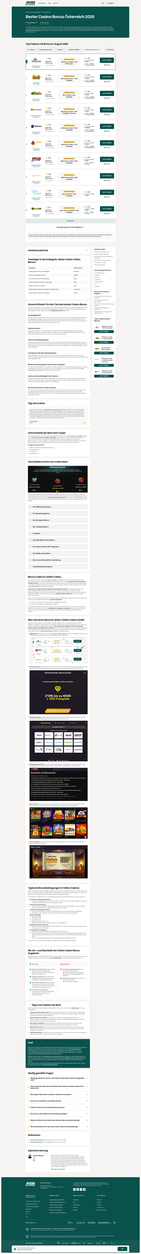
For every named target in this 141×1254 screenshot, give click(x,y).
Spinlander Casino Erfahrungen (36, 165)
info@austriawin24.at (46, 1185)
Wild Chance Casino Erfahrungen (36, 116)
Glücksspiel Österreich (36, 1142)
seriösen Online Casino (59, 633)
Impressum (100, 1207)
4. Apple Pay (97, 279)
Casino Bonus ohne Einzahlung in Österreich (103, 257)
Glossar (28, 1212)
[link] (103, 3)
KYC (27, 1217)
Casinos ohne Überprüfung (57, 1202)
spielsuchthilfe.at (60, 1230)
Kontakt (99, 1202)
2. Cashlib (97, 275)
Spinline (75, 1210)
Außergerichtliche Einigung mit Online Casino (103, 312)
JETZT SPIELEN (106, 60)
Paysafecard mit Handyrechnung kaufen (104, 304)
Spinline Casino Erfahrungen (36, 99)
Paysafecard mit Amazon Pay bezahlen (102, 297)
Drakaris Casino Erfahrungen (36, 215)
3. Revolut (97, 277)
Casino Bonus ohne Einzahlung (52, 409)
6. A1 (95, 284)
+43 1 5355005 (43, 1188)
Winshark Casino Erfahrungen (36, 66)
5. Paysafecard (98, 282)
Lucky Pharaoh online (100, 262)
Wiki (49, 3)
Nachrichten (42, 3)
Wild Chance (76, 1205)
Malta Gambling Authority (37, 1140)
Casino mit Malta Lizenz (56, 1207)
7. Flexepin (97, 286)
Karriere (99, 1205)
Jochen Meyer (32, 22)
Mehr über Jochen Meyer (58, 1169)
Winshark (75, 1200)
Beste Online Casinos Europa (102, 260)
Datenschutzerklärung (32, 1206)
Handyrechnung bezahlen (56, 1200)
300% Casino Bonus (99, 265)
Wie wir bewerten (102, 1210)
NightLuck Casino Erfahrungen (36, 182)
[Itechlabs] (58, 1243)
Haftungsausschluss (32, 1204)
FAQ (27, 1214)
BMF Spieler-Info (70, 1230)
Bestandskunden (35, 586)
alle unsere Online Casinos (33, 30)
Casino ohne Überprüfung (101, 252)
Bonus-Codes (52, 580)
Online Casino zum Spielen (74, 436)
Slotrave (75, 1207)
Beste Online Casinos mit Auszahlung (101, 301)
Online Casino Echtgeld (56, 1205)
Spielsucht (29, 1209)
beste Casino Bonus (47, 631)
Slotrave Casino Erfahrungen (36, 132)
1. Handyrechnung (99, 273)
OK (122, 1249)
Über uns (55, 3)
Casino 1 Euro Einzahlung (101, 254)
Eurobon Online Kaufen (55, 1210)
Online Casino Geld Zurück (33, 1201)
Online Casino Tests (51, 1056)
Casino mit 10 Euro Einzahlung (57, 1213)
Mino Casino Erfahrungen (36, 83)
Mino (74, 1202)
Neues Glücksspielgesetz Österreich (101, 308)
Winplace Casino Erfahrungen (36, 198)
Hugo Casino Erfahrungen (36, 149)
